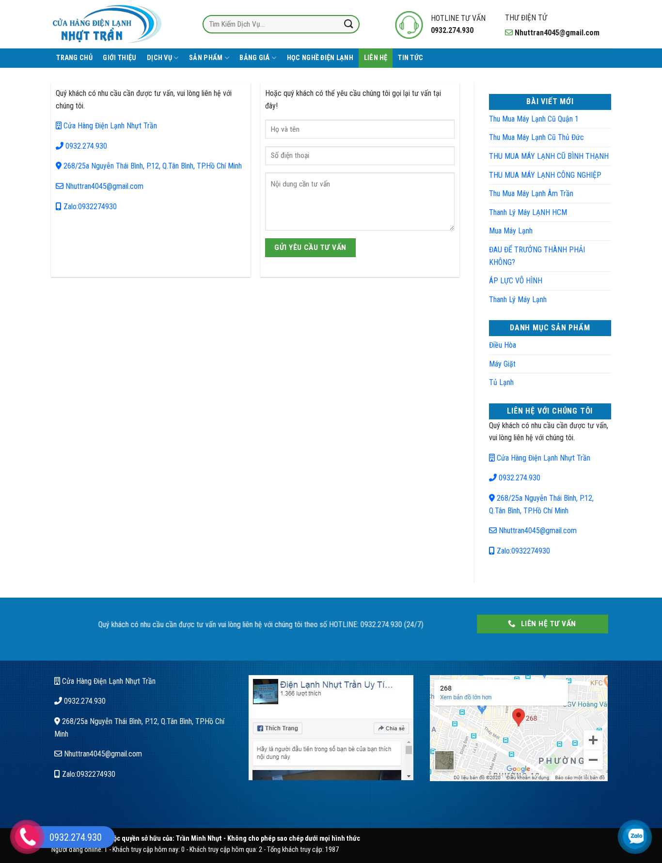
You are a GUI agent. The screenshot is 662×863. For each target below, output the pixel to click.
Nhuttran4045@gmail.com (103, 186)
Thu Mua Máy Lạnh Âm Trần (531, 193)
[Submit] (349, 24)
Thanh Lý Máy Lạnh (518, 299)
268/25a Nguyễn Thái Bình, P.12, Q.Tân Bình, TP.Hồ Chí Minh (152, 165)
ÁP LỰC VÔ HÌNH (515, 280)
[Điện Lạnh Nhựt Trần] (107, 24)
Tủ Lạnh (501, 382)
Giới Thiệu (119, 58)
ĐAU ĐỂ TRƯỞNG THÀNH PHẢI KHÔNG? (537, 256)
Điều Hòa (502, 345)
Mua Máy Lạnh (511, 230)
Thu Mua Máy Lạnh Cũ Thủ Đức (536, 137)
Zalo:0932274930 (89, 206)
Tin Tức (410, 58)
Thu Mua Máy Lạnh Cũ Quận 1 (534, 118)
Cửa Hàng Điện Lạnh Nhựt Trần (109, 125)
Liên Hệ (376, 58)
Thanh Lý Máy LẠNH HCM (528, 212)
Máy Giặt (502, 364)
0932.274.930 (85, 146)
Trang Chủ (74, 58)
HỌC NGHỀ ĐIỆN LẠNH (320, 58)
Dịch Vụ (159, 58)
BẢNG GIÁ (254, 58)
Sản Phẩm (205, 58)
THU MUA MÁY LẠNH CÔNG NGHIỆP (545, 175)
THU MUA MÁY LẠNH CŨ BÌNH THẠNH (549, 156)
